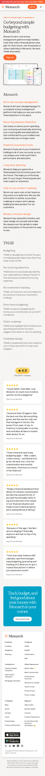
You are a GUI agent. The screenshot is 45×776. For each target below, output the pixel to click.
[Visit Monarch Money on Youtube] (14, 746)
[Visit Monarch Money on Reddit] (10, 746)
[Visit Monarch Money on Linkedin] (18, 746)
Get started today (22, 619)
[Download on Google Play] (12, 741)
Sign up (32, 7)
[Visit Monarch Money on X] (6, 746)
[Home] (10, 7)
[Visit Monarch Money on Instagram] (22, 746)
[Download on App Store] (12, 734)
